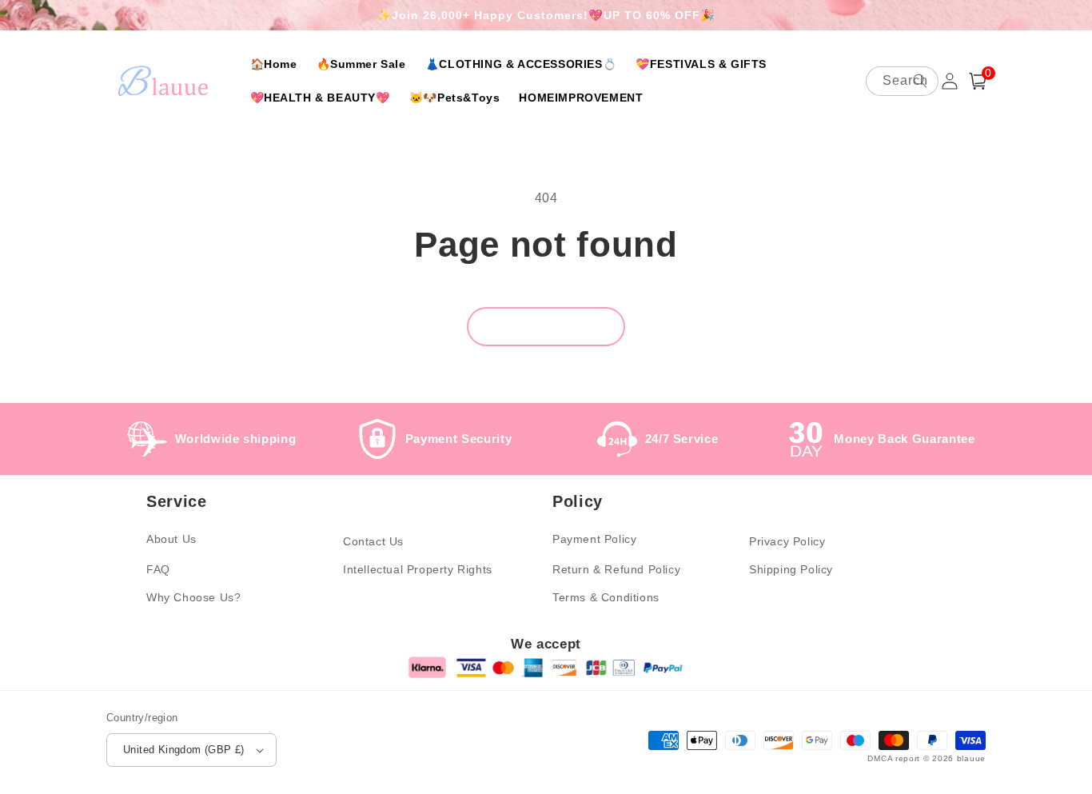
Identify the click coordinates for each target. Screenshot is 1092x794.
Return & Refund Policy (616, 569)
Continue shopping (546, 326)
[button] (977, 81)
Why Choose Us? (193, 597)
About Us (171, 539)
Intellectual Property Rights (417, 569)
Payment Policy (594, 539)
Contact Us (373, 541)
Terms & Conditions (606, 597)
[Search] (920, 80)
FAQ (158, 569)
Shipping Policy (791, 569)
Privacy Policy (787, 541)
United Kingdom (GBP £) (184, 750)
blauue (971, 758)
